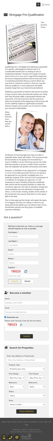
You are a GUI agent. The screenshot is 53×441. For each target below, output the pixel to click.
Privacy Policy (17, 422)
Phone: (11, 259)
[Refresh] (25, 271)
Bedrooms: (13, 383)
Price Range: (14, 374)
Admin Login (6, 422)
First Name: (13, 232)
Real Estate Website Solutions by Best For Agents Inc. (26, 431)
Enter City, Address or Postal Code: (20, 356)
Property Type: (14, 365)
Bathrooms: (33, 383)
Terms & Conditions (31, 422)
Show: (11, 400)
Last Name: (13, 241)
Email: (11, 250)
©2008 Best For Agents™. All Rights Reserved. (26, 429)
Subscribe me (12, 317)
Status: (11, 391)
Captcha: (12, 267)
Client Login (43, 422)
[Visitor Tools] (38, 4)
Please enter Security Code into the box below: (23, 321)
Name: (7, 299)
